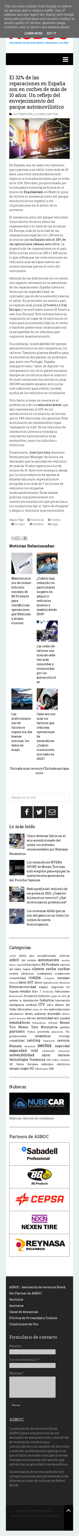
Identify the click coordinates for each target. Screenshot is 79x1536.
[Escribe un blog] (17, 538)
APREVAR (64, 955)
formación (30, 996)
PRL (68, 1031)
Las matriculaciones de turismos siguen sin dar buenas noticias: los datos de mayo (21, 732)
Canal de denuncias (23, 1312)
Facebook (37, 520)
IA (20, 1000)
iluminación (30, 1000)
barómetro (34, 964)
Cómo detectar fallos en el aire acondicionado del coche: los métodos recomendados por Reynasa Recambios (38, 845)
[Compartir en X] (21, 538)
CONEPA (35, 978)
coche (51, 968)
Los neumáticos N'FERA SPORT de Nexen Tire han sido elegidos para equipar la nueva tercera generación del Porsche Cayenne (39, 871)
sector (52, 114)
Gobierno (44, 996)
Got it (51, 33)
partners (17, 1031)
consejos (63, 978)
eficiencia (64, 982)
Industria (47, 1000)
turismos (65, 1059)
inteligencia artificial (23, 1004)
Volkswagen (41, 1068)
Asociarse (16, 1306)
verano (14, 1068)
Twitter (55, 520)
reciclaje (64, 1036)
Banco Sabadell (17, 964)
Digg (54, 524)
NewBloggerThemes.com (34, 1525)
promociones (18, 1036)
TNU (48, 1059)
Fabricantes (62, 991)
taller (46, 1055)
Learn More (33, 33)
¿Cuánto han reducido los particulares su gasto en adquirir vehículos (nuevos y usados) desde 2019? (47, 596)
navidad (65, 1018)
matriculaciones (59, 1009)
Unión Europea (27, 1064)
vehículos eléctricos (55, 1064)
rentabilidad (16, 1040)
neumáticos (19, 1022)
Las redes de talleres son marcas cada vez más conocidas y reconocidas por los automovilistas (46, 664)
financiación (16, 996)
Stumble (38, 524)
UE (11, 1064)
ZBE (51, 1068)
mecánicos (16, 1013)
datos (23, 982)
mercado (54, 1014)
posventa (43, 1031)
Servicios (16, 1299)
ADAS (22, 955)
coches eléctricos (21, 973)
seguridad (62, 1046)
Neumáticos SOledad (44, 1022)
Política (31, 1031)
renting (33, 1040)
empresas (57, 987)
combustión (44, 973)
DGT (30, 982)
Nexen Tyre (28, 1027)
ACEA (12, 955)
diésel (38, 982)
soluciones (64, 1050)
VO (31, 1068)
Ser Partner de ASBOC (25, 1293)
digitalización (50, 982)
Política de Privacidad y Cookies (33, 1318)
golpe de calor (59, 996)
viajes (24, 1068)
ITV (41, 1004)
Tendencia (37, 1060)
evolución (48, 991)
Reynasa (15, 1046)
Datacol (13, 982)
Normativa (49, 1027)
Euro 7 (36, 991)
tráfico (55, 1059)
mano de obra (40, 1009)
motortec (22, 1018)
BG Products (50, 964)
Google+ (19, 524)
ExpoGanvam (33, 192)
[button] (39, 59)
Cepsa (26, 969)
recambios (43, 1036)
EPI (68, 987)
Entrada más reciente (26, 768)
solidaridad (48, 1050)
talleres (64, 1055)
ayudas (65, 960)
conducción (62, 973)
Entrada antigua (57, 768)
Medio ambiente (35, 1013)
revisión (63, 1040)
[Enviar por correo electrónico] (13, 538)
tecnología (18, 1059)
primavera (57, 1031)
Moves (31, 1018)
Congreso (49, 978)
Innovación (62, 1000)
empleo (43, 987)
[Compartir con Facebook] (25, 538)
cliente (38, 968)
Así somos (28, 960)
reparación (49, 1040)
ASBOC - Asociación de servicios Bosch (37, 1287)
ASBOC (14, 960)
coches (40, 114)
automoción (23, 114)
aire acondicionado (42, 955)
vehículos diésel (49, 405)
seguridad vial (23, 1050)
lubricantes (24, 1009)
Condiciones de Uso (23, 1324)
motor (12, 1018)
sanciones (29, 1046)
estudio (25, 991)
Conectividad (17, 978)
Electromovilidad (22, 987)
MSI (56, 1018)
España (14, 991)
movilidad (45, 1018)
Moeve (66, 1013)
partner (65, 1027)
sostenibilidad (21, 1054)
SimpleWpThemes (34, 1520)
